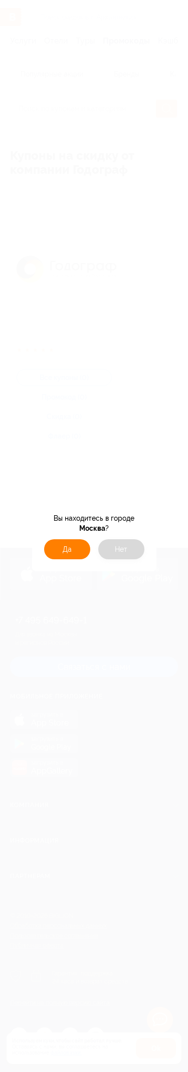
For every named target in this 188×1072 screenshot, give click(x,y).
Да (67, 549)
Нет (121, 549)
